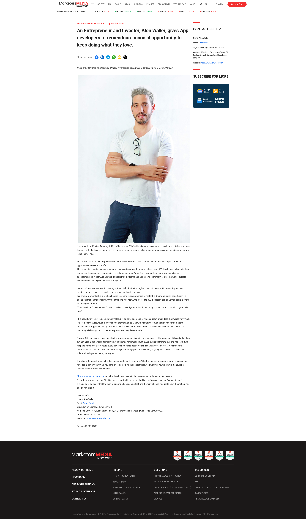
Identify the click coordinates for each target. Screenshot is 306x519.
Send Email (88, 403)
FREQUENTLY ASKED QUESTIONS (212, 487)
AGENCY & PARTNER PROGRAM (167, 482)
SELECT (101, 4)
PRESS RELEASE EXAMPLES (207, 499)
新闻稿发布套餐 (119, 482)
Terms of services (78, 514)
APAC (127, 4)
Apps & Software (116, 23)
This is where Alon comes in (90, 376)
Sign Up (219, 4)
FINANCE (150, 4)
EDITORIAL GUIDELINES (205, 476)
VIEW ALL (158, 499)
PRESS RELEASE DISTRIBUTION (167, 476)
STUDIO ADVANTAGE (83, 491)
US (109, 4)
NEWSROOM (78, 477)
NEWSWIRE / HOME (82, 470)
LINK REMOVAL (119, 493)
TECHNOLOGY (179, 4)
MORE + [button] (193, 4)
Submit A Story (237, 4)
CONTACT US (79, 498)
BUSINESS (138, 4)
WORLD (118, 4)
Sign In (208, 4)
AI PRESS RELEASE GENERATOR (126, 487)
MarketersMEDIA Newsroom (90, 23)
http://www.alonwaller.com (98, 418)
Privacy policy (91, 514)
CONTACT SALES (120, 499)
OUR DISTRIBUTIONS (83, 484)
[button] (92, 4)
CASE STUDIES (201, 493)
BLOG (197, 482)
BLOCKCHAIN (164, 4)
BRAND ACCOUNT (172, 487)
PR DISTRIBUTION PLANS (124, 476)
